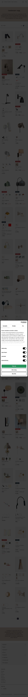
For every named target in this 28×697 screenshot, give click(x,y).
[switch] (25, 352)
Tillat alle (14, 366)
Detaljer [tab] (14, 325)
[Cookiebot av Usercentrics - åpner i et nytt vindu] (21, 322)
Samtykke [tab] (5, 325)
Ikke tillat (14, 373)
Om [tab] (23, 325)
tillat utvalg (14, 370)
